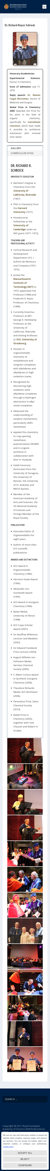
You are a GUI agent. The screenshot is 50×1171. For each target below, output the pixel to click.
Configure (25, 1165)
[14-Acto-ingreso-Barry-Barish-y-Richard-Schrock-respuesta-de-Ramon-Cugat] (25, 813)
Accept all (25, 1153)
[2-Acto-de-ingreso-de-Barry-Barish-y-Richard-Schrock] (25, 942)
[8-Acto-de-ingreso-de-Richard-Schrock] (25, 1045)
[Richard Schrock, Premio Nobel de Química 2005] (25, 839)
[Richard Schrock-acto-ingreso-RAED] (25, 762)
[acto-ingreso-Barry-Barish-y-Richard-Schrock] (25, 788)
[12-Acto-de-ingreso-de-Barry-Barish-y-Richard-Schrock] (25, 865)
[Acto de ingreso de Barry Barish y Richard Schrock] (25, 968)
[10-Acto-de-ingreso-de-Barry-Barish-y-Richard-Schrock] (25, 916)
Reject (25, 1159)
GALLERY (16, 148)
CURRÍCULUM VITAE (22, 153)
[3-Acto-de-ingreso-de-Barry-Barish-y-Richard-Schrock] (25, 1019)
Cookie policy (8, 1147)
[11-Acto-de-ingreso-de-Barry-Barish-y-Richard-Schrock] (25, 891)
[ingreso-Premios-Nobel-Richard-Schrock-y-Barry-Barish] (25, 1071)
